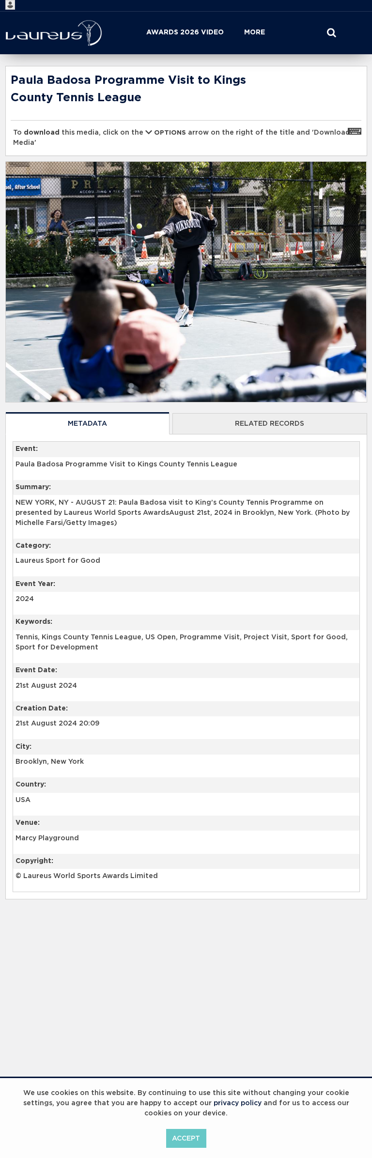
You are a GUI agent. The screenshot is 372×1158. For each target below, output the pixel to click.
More (254, 32)
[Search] (331, 33)
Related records (269, 423)
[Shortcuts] (354, 131)
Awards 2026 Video (185, 32)
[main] (186, 507)
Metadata (87, 423)
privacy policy (238, 1103)
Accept (186, 1138)
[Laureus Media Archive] (53, 33)
